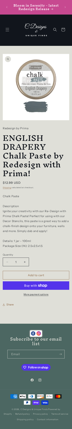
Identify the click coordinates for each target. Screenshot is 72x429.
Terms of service (59, 414)
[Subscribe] (60, 354)
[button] (7, 30)
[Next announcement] (65, 7)
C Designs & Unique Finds (34, 409)
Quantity (8, 254)
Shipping (7, 187)
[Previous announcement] (7, 7)
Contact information (47, 419)
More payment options (36, 294)
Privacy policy (40, 414)
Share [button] (10, 304)
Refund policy (22, 414)
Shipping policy (25, 419)
